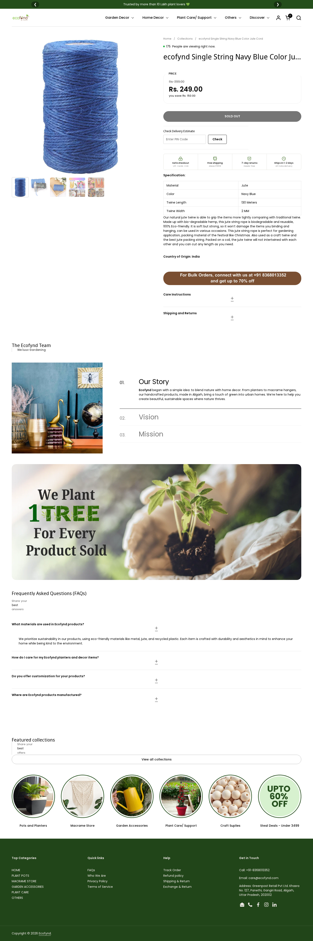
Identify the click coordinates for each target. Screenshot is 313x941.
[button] (298, 17)
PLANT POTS (20, 876)
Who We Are (97, 876)
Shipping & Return (176, 881)
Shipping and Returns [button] (180, 313)
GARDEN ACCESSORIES (28, 887)
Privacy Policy (98, 881)
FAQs (91, 870)
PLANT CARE (20, 892)
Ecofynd (45, 933)
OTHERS (17, 898)
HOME (16, 870)
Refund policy (173, 876)
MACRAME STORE (24, 881)
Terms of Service (100, 887)
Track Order (172, 870)
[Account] (278, 17)
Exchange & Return (177, 887)
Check (217, 139)
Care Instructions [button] (177, 294)
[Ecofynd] (21, 17)
